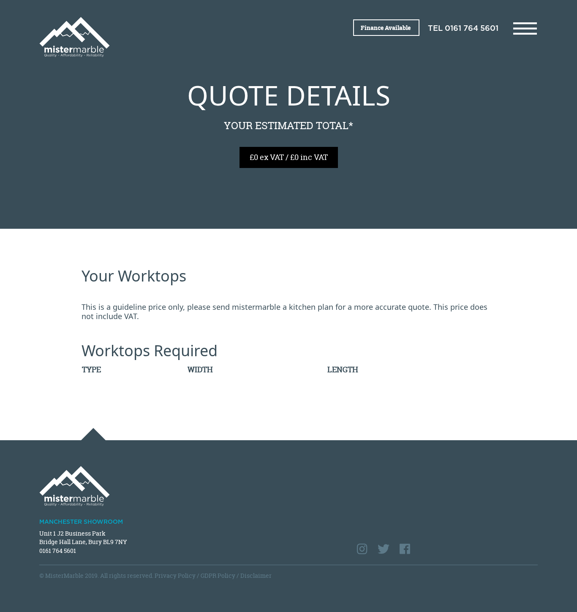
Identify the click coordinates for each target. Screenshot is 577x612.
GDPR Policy (218, 575)
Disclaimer (256, 575)
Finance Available (386, 28)
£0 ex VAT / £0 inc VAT (289, 157)
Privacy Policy (175, 575)
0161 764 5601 (471, 28)
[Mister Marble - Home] (160, 37)
